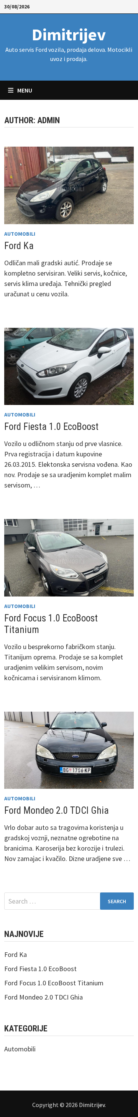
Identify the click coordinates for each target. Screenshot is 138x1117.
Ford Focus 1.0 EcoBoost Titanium (54, 982)
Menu (24, 90)
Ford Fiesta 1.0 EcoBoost (51, 426)
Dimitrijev (69, 34)
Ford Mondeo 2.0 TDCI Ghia (56, 810)
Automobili (19, 233)
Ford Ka (19, 245)
